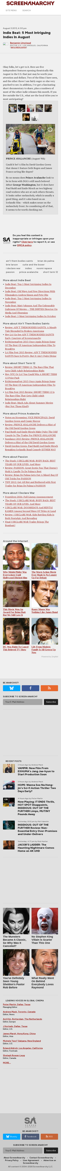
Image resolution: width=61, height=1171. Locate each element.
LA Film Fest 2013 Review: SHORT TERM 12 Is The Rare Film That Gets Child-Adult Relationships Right (29, 395)
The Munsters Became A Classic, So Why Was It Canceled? (14, 941)
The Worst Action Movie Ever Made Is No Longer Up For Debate (44, 575)
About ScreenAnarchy (14, 1158)
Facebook (31, 1136)
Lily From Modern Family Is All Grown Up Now (44, 650)
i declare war (13, 268)
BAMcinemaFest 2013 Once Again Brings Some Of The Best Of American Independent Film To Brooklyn (30, 345)
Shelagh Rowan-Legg (14, 1055)
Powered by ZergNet (49, 657)
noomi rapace (44, 268)
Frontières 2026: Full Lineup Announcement (29, 496)
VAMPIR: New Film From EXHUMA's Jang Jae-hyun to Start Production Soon (36, 771)
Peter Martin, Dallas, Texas (16, 1004)
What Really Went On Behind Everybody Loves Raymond (43, 983)
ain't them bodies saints (19, 260)
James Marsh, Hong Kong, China (19, 1033)
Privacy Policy (11, 1160)
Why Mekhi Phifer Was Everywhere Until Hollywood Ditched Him (15, 575)
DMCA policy (24, 245)
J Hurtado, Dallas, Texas (15, 1026)
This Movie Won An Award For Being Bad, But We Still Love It (14, 612)
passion (10, 272)
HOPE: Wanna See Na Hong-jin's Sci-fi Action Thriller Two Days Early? (37, 788)
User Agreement (31, 1160)
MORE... (7, 1062)
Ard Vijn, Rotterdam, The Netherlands (22, 1019)
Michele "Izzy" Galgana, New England (22, 1041)
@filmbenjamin (18, 47)
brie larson (12, 264)
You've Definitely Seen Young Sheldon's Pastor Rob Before (14, 983)
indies (28, 268)
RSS (51, 1136)
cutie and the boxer (34, 264)
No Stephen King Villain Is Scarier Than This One (42, 939)
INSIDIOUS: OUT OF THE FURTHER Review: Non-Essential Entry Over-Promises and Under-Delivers (37, 829)
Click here (27, 241)
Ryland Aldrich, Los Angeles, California (23, 1048)
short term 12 (50, 272)
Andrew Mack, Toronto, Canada (19, 1012)
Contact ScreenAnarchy (41, 1158)
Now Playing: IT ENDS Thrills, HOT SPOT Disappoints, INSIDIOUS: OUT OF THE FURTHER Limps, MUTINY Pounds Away (36, 808)
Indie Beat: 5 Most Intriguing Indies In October (30, 316)
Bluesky (13, 1136)
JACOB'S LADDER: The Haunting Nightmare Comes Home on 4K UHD (36, 848)
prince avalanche (28, 272)
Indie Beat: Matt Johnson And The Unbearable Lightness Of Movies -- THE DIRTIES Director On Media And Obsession (31, 309)
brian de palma (46, 260)
